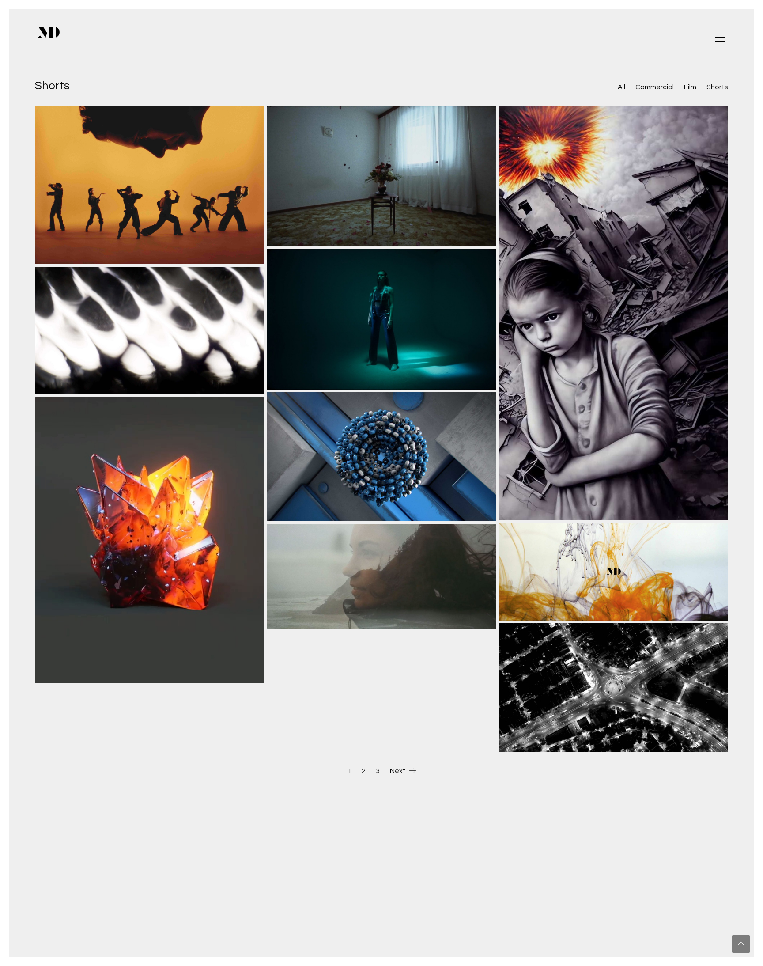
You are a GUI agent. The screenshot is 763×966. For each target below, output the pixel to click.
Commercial (654, 87)
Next (398, 770)
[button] (720, 37)
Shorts (717, 87)
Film (690, 87)
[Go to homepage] (49, 38)
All (621, 87)
